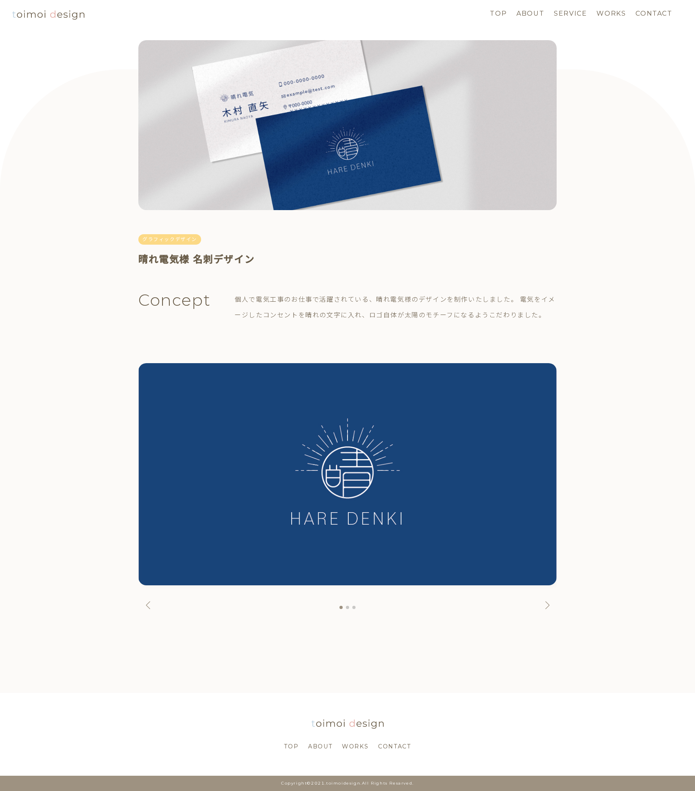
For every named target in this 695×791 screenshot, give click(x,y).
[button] (147, 605)
